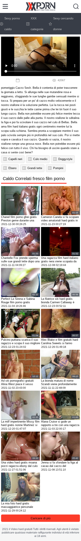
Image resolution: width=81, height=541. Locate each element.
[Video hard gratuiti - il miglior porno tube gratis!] (40, 6)
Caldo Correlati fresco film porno (34, 178)
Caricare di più (41, 518)
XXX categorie (37, 24)
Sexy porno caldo (12, 24)
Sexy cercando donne (63, 24)
